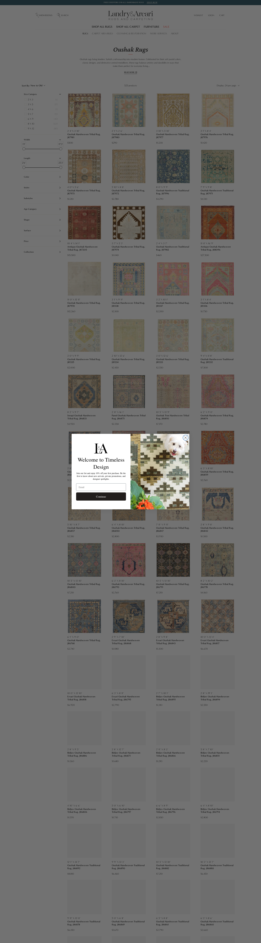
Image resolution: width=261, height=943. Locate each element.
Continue (101, 496)
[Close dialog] (185, 437)
